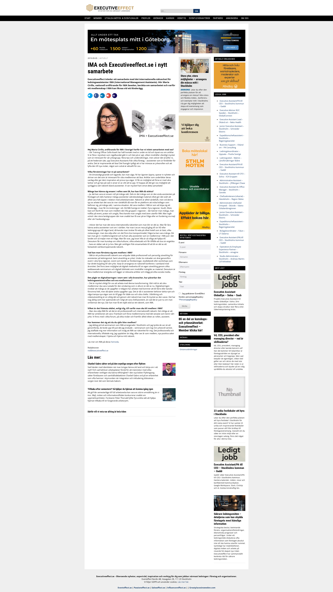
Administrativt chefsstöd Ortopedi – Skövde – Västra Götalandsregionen (231, 205)
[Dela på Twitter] (91, 95)
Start (89, 18)
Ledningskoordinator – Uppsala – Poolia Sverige (230, 152)
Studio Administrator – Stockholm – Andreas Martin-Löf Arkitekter (232, 259)
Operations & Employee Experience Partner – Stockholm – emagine (230, 249)
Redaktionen (93, 347)
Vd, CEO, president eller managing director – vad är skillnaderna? (228, 338)
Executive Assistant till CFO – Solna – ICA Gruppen (232, 175)
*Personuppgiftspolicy (188, 300)
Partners (219, 18)
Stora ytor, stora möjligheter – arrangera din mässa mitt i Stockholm (194, 80)
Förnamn (182, 252)
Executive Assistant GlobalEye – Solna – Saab (227, 293)
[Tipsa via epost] (109, 95)
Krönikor (159, 18)
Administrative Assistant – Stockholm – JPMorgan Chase (232, 181)
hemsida (115, 341)
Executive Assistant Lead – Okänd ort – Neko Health (231, 120)
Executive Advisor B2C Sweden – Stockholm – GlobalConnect (229, 113)
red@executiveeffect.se (98, 350)
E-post (181, 242)
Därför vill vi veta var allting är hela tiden (107, 411)
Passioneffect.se (142, 587)
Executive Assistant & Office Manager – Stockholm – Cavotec (231, 190)
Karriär (171, 18)
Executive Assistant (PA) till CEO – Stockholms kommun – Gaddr (231, 240)
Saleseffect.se (158, 587)
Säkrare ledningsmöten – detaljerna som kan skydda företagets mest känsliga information (228, 518)
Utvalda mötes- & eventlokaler (122, 18)
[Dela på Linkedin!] (103, 95)
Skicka (184, 306)
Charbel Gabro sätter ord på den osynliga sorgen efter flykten (116, 363)
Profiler (146, 18)
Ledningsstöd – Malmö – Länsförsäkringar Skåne (230, 159)
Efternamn (183, 262)
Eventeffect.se (125, 587)
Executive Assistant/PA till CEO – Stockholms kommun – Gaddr (231, 104)
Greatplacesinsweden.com (202, 587)
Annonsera (233, 18)
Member (99, 18)
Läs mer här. (183, 582)
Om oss (245, 18)
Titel (180, 282)
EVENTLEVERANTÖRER (200, 18)
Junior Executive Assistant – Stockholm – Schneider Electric (231, 129)
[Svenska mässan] (166, 52)
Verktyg (182, 18)
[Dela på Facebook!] (97, 95)
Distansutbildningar (188, 349)
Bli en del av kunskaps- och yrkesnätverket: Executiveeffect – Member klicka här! (193, 324)
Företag (182, 272)
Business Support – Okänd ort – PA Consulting (231, 146)
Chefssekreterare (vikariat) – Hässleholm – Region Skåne (232, 197)
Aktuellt (103, 58)
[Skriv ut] (114, 95)
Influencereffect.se (176, 587)
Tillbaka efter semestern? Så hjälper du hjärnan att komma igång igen (120, 389)
